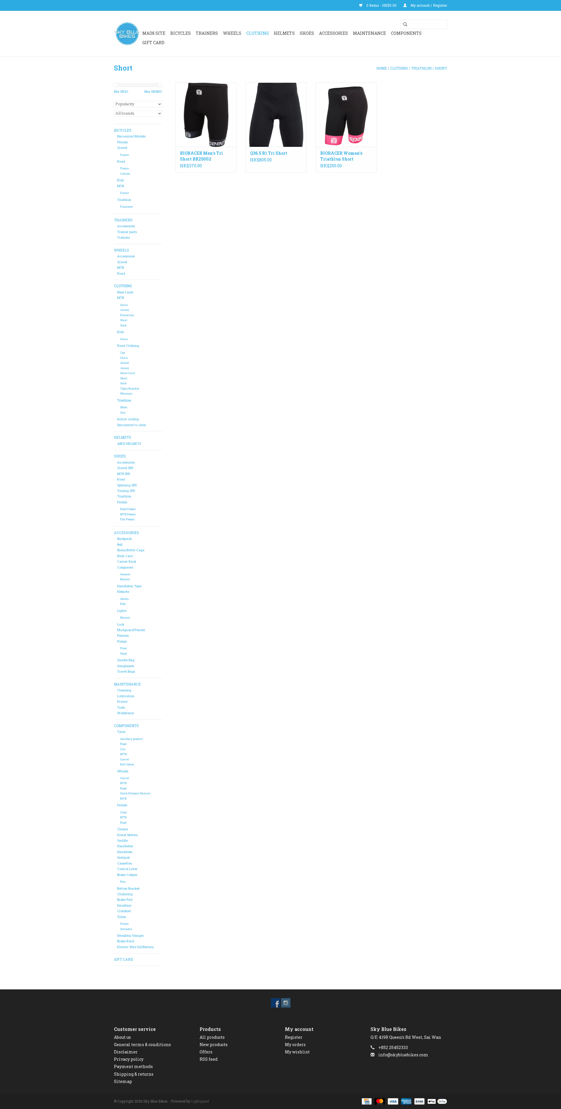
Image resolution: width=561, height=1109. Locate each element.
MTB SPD (123, 474)
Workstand (125, 713)
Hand (123, 653)
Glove (124, 305)
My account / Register (428, 5)
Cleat (123, 812)
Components (406, 33)
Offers (206, 1052)
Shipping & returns (133, 1074)
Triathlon (421, 68)
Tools (121, 707)
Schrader (126, 929)
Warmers (126, 393)
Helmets (123, 592)
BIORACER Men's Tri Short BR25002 (201, 156)
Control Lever (127, 869)
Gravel (122, 148)
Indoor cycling (128, 419)
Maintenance (369, 33)
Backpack (124, 539)
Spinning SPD (127, 485)
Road (121, 161)
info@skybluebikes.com (403, 1055)
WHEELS (232, 33)
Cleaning (124, 690)
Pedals (122, 502)
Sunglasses (125, 666)
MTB (120, 186)
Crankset (124, 911)
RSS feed (209, 1059)
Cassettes (124, 863)
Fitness (122, 142)
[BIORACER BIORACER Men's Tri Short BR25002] (206, 114)
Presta (124, 924)
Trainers (207, 33)
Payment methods (133, 1066)
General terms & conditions (142, 1044)
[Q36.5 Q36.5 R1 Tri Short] (276, 114)
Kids (120, 180)
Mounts (125, 579)
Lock (120, 624)
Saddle (122, 840)
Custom (125, 173)
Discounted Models (131, 136)
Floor (123, 648)
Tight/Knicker (129, 388)
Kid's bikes (127, 764)
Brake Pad (124, 900)
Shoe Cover (127, 373)
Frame (124, 155)
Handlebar (125, 846)
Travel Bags (126, 671)
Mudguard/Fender (131, 630)
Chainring (125, 894)
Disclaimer (126, 1052)
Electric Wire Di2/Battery (135, 947)
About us (122, 1037)
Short (441, 68)
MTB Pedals (128, 514)
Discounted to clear (131, 425)
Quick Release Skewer (135, 793)
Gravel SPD (125, 468)
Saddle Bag (125, 660)
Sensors (125, 574)
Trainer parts (127, 232)
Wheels (122, 771)
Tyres (121, 732)
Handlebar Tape (129, 586)
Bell (119, 545)
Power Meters (127, 835)
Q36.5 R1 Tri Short (268, 153)
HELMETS (284, 33)
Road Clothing (128, 346)
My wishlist (297, 1052)
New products (214, 1044)
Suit (123, 412)
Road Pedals (128, 509)
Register (293, 1037)
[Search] (403, 25)
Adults (124, 599)
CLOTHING (257, 33)
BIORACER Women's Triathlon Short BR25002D (341, 156)
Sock (123, 325)
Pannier (123, 635)
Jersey (124, 310)
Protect (122, 702)
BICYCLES (180, 33)
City (123, 749)
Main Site (153, 33)
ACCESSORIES (333, 33)
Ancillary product (131, 739)
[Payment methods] (366, 1100)
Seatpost (123, 857)
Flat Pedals (127, 519)
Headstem (124, 852)
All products (212, 1037)
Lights (122, 611)
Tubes (121, 917)
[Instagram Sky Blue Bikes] (285, 1003)
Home (381, 68)
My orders (295, 1044)
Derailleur (124, 905)
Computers (125, 567)
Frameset (126, 207)
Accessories (126, 226)
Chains (122, 829)
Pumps (122, 641)
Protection (127, 315)
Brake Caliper (127, 875)
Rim (123, 882)
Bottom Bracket (128, 888)
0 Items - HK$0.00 (381, 5)
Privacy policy (128, 1059)
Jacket (124, 363)
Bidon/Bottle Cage (130, 550)
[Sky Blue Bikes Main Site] (127, 33)
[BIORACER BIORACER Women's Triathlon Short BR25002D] (346, 114)
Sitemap (123, 1081)
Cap (122, 352)
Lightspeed (200, 1101)
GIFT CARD (153, 42)
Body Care (125, 556)
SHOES (307, 33)
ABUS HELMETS (129, 444)
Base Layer (125, 292)
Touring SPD (126, 491)
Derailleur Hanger (130, 936)
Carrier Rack (126, 561)
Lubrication (125, 696)
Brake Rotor (125, 941)
